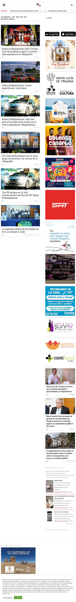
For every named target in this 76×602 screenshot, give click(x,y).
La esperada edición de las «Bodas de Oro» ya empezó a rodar (20, 230)
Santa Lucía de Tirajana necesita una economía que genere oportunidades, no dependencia (59, 389)
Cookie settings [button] (7, 597)
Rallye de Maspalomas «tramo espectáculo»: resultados (17, 87)
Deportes (36, 57)
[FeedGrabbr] (60, 523)
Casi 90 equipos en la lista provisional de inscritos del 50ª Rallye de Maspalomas (20, 195)
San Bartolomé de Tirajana (31, 234)
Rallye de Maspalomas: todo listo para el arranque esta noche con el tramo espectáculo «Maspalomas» (19, 122)
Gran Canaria (70, 461)
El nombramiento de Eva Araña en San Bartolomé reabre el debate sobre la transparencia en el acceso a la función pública (59, 455)
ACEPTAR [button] (18, 597)
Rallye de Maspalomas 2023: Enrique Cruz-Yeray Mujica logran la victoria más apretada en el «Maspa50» (20, 51)
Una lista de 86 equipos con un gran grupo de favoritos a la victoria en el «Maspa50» (20, 158)
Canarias (36, 91)
